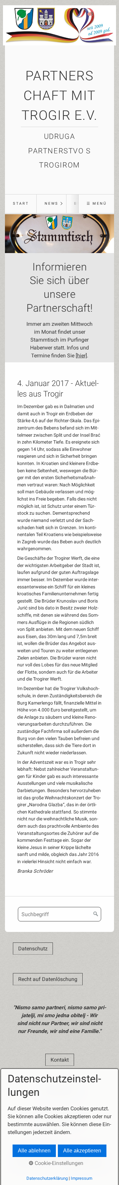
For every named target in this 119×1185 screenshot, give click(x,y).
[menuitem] (20, 203)
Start (21, 203)
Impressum (81, 1178)
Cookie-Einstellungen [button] (58, 1163)
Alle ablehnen (34, 1150)
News (52, 203)
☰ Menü (97, 203)
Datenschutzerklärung (47, 1178)
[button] (33, 948)
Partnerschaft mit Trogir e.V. (59, 95)
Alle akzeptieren (82, 1150)
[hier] (81, 355)
